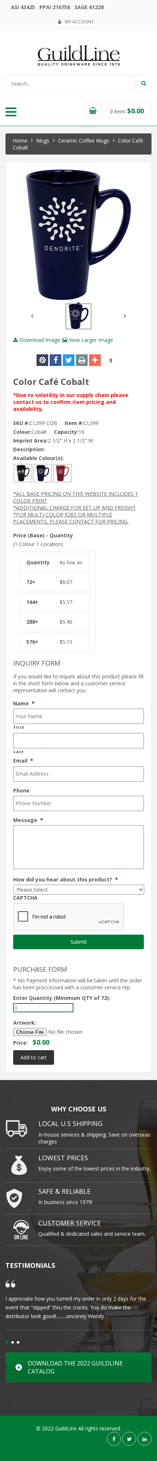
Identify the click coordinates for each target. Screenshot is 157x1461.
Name (24, 703)
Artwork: (24, 1022)
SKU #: (21, 423)
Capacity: (66, 431)
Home (20, 140)
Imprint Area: (30, 440)
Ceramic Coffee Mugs (83, 140)
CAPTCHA (25, 898)
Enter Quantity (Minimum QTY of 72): (61, 997)
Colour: (22, 431)
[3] (95, 360)
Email (23, 760)
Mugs (42, 140)
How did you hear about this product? (65, 879)
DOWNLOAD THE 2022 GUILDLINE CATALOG (75, 1367)
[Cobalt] (43, 472)
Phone (21, 790)
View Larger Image (90, 339)
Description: (29, 449)
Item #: (74, 423)
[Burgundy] (62, 472)
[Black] (23, 472)
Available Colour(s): (38, 458)
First (19, 727)
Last (19, 751)
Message (28, 820)
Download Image (39, 339)
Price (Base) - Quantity (43, 535)
